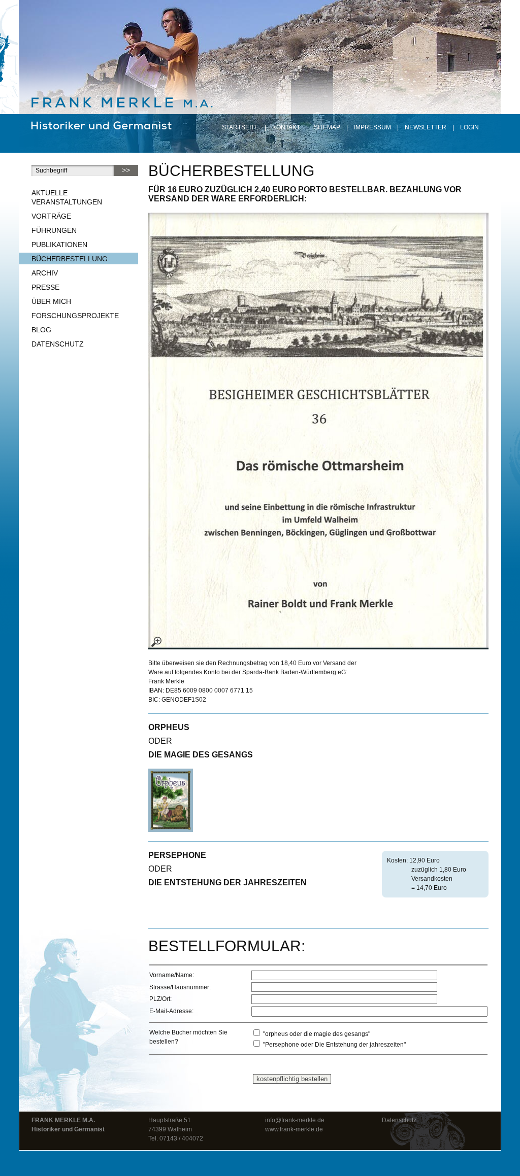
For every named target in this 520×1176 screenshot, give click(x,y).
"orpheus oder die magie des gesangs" (316, 1033)
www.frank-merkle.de (294, 1129)
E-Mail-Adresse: (171, 1011)
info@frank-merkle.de (294, 1120)
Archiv (44, 273)
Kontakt (286, 127)
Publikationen (59, 244)
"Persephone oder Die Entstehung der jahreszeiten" (334, 1044)
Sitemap (327, 127)
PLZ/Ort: (160, 998)
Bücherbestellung (69, 259)
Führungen (54, 230)
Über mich (51, 301)
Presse (45, 287)
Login (469, 127)
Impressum (372, 127)
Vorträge (51, 216)
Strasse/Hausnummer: (180, 987)
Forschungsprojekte (75, 316)
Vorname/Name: (171, 975)
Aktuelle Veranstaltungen (66, 197)
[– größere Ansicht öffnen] (318, 431)
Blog (41, 330)
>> (126, 170)
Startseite (240, 127)
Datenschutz (57, 344)
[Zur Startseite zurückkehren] (120, 95)
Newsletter (425, 127)
